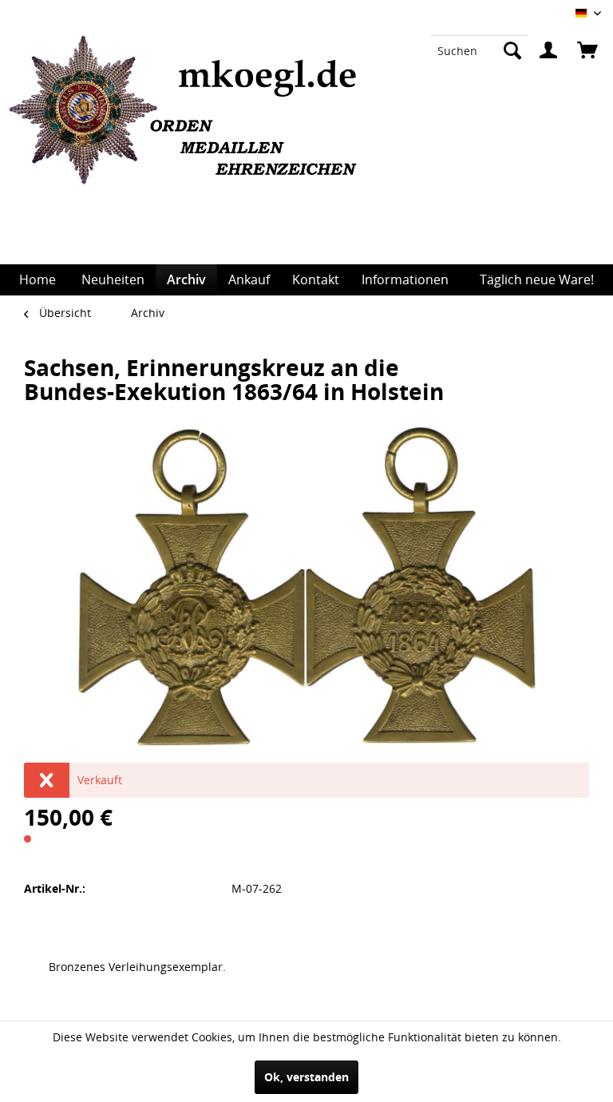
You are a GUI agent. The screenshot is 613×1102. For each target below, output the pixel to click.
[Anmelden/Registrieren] (548, 50)
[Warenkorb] (587, 50)
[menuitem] (479, 50)
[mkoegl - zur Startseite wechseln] (189, 150)
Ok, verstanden (306, 1076)
